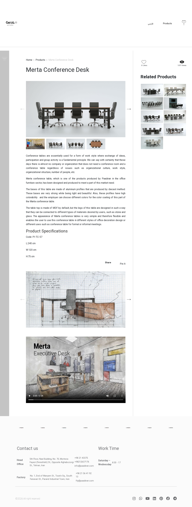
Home (29, 59)
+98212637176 (82, 462)
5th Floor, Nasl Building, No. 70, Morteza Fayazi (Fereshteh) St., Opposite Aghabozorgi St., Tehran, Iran (52, 462)
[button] (129, 109)
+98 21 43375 (81, 458)
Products (167, 25)
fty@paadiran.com (85, 481)
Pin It (122, 263)
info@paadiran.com (84, 466)
